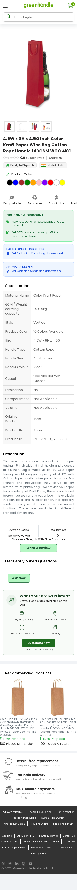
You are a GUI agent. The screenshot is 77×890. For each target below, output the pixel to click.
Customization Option (52, 817)
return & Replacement (14, 847)
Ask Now (19, 578)
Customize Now (39, 643)
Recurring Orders (39, 823)
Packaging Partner (63, 823)
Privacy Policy (38, 853)
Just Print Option (65, 812)
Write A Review (38, 548)
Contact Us (69, 835)
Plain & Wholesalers (13, 812)
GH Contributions (65, 847)
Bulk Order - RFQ (25, 835)
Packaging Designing (40, 812)
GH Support (70, 841)
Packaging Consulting (24, 817)
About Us (7, 835)
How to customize (48, 835)
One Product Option (14, 823)
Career (55, 841)
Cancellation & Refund (35, 841)
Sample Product (9, 841)
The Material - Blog (41, 847)
